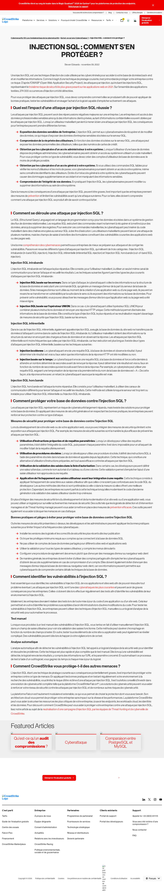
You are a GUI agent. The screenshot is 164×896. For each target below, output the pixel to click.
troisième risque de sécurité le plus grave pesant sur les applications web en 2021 (71, 86)
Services (40, 20)
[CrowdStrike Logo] (10, 20)
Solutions (53, 20)
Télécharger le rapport (78, 6)
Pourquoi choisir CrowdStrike (74, 20)
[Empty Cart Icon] (135, 20)
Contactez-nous (88, 778)
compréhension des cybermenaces (41, 245)
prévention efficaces (121, 507)
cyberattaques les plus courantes (96, 587)
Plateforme (27, 20)
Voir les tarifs (111, 778)
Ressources (96, 20)
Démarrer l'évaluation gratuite (58, 778)
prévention (34, 195)
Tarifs (108, 20)
